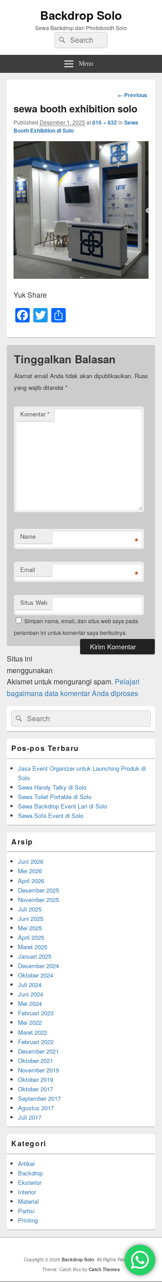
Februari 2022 (36, 1041)
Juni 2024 (30, 994)
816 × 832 (104, 122)
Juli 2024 (29, 984)
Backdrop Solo (81, 15)
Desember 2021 (38, 1051)
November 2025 (38, 899)
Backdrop (30, 1173)
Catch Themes (104, 1269)
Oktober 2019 (35, 1079)
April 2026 (31, 880)
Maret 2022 (32, 1032)
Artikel (26, 1163)
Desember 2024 (38, 965)
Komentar (35, 414)
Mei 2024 (30, 1003)
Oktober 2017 (35, 1089)
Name (28, 536)
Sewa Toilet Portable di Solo (54, 796)
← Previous (132, 95)
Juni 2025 (30, 918)
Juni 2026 (30, 861)
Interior (27, 1192)
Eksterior (29, 1182)
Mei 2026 (30, 871)
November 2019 (38, 1070)
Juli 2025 (29, 909)
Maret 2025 (32, 947)
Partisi (26, 1210)
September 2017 (39, 1098)
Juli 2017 (29, 1117)
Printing (28, 1220)
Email (27, 569)
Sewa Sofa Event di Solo (50, 815)
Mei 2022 (30, 1022)
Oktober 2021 (35, 1060)
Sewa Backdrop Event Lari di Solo (62, 806)
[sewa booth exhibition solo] (81, 276)
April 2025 (31, 937)
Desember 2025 (38, 890)
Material (28, 1201)
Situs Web (33, 602)
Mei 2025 (30, 928)
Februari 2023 (36, 1013)
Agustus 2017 (36, 1107)
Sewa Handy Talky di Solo (52, 787)
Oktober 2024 (35, 975)
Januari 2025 (34, 956)
